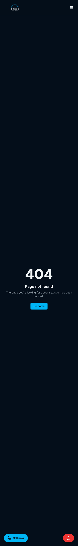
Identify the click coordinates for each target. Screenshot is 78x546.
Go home (39, 306)
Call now (18, 538)
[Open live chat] (68, 538)
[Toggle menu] (71, 7)
